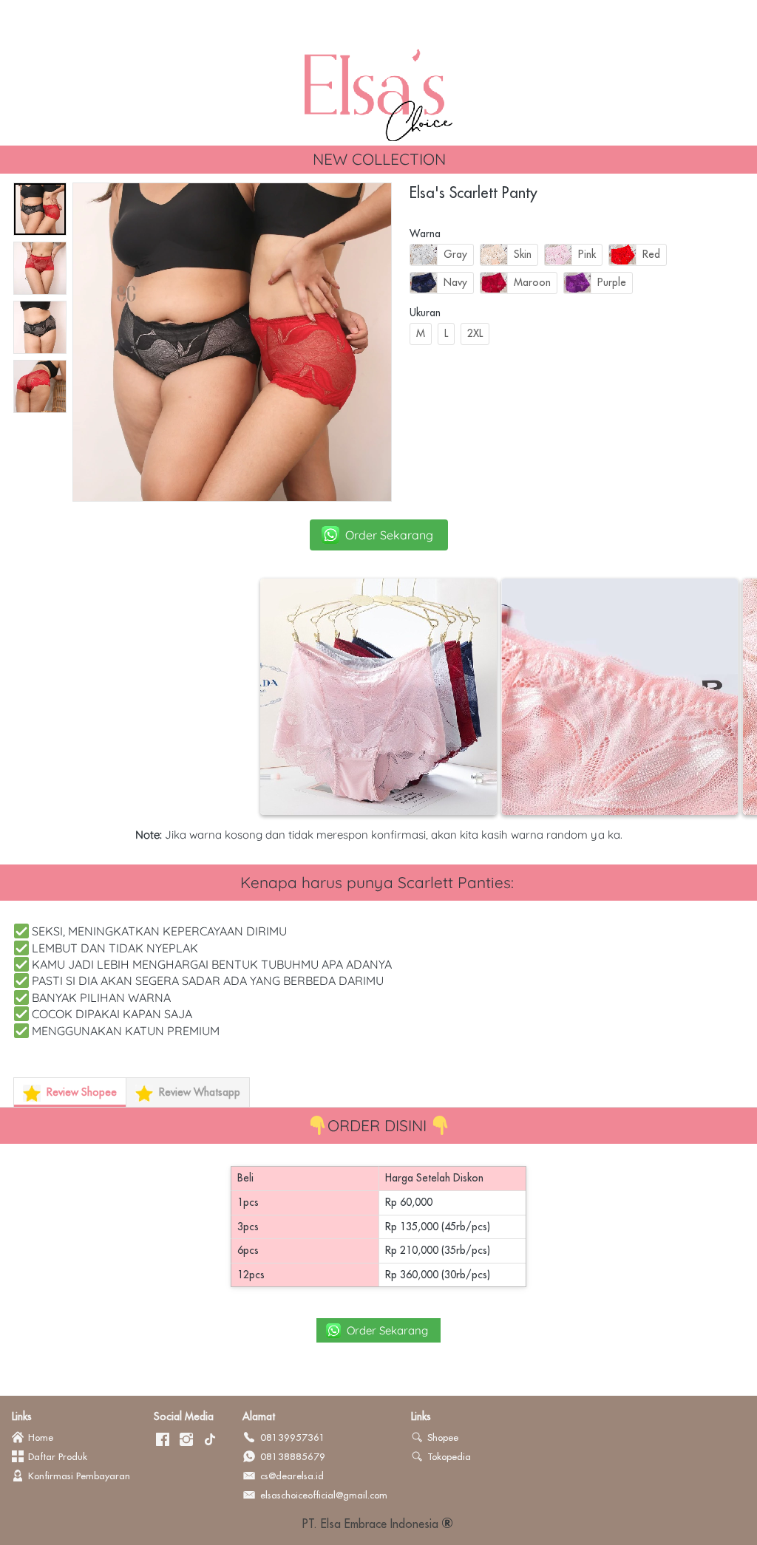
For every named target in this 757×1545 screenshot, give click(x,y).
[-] (163, 1440)
